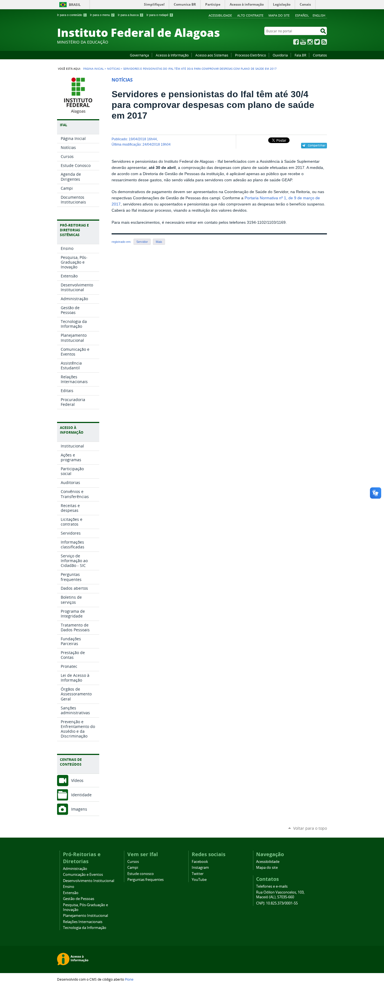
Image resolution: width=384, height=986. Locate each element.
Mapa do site (279, 15)
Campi (132, 867)
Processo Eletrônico (250, 55)
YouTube (303, 42)
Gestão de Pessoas (78, 898)
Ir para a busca (130, 15)
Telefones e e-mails (272, 886)
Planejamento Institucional (85, 915)
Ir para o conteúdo (71, 15)
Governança (139, 55)
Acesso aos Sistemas (211, 55)
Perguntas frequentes (145, 879)
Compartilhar (317, 145)
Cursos (133, 861)
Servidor (142, 241)
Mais (159, 241)
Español (302, 15)
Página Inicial (93, 69)
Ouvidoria (280, 55)
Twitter (317, 42)
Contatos (320, 55)
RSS (324, 42)
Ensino (68, 886)
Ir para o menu (102, 15)
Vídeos (77, 780)
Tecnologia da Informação (84, 927)
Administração (75, 868)
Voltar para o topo (310, 828)
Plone (129, 979)
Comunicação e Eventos (83, 874)
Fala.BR (300, 55)
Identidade (81, 794)
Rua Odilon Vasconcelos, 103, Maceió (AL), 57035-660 (280, 894)
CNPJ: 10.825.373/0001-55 (277, 903)
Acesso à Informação (172, 55)
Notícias (113, 69)
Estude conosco (140, 873)
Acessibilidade (220, 15)
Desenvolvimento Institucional (88, 880)
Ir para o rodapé (159, 15)
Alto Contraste (250, 15)
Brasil (75, 4)
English (319, 15)
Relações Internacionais (82, 921)
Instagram (310, 42)
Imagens (79, 809)
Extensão (70, 892)
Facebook (296, 42)
